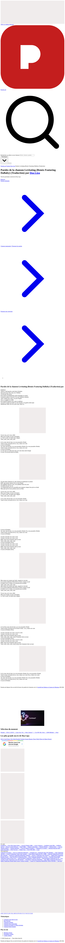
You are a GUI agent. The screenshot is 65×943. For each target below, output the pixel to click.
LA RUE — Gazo (14, 732)
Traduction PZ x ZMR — (43, 854)
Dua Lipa (35, 172)
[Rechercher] (9, 163)
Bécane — (18, 847)
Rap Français (7, 921)
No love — (18, 849)
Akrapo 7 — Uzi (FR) (34, 732)
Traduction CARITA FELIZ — (38, 858)
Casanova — (43, 845)
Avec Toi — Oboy (23, 732)
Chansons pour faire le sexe (11, 919)
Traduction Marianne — (28, 852)
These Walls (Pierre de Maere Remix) (42, 739)
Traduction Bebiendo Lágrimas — (25, 855)
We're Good (4, 739)
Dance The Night (11, 739)
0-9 (32, 913)
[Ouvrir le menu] (10, 163)
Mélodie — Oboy (54, 732)
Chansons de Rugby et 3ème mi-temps (13, 925)
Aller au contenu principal (7, 24)
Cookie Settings (8, 935)
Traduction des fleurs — (9, 852)
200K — (27, 847)
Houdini (18, 739)
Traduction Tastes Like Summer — (23, 854)
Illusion (31, 739)
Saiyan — (7, 847)
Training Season (24, 739)
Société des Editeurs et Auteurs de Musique (48, 687)
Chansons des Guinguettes (10, 924)
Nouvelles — (8, 849)
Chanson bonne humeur (10, 926)
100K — (33, 845)
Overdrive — (35, 848)
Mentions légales (8, 932)
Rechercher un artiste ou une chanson (10, 155)
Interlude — (22, 848)
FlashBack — (7, 845)
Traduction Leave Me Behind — (20, 859)
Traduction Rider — (24, 857)
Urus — (27, 849)
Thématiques (4, 156)
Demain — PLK (5, 732)
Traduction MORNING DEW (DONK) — (49, 861)
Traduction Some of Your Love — (13, 858)
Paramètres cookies (8, 934)
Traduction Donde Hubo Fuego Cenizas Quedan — (19, 861)
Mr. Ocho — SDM (45, 732)
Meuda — (48, 847)
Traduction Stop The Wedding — (47, 852)
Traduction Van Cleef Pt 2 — (46, 855)
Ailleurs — (9, 848)
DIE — (36, 849)
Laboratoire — (38, 847)
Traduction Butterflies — (40, 859)
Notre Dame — (21, 845)
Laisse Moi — (55, 845)
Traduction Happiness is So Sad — (45, 857)
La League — (47, 848)
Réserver (3, 179)
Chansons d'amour (8, 922)
